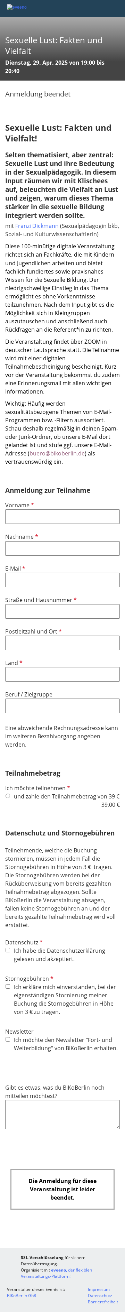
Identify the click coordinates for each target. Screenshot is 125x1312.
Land (13, 663)
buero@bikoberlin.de (57, 453)
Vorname (19, 505)
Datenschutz (23, 942)
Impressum (99, 1289)
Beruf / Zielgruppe (28, 694)
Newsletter (19, 1031)
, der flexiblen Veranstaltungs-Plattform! (56, 1273)
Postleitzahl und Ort (32, 631)
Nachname (21, 536)
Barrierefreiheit (103, 1302)
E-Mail (14, 568)
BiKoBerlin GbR (21, 1296)
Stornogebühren (28, 978)
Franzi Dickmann (37, 226)
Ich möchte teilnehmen (37, 788)
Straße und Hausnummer (40, 600)
